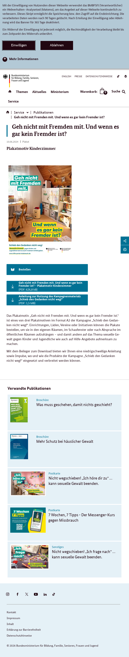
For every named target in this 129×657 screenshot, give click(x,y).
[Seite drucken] (125, 249)
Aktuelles (39, 92)
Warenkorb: (93, 91)
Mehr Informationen (23, 59)
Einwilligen (19, 45)
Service (13, 101)
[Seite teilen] (125, 241)
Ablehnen (57, 45)
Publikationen (43, 112)
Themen (22, 92)
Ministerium (60, 92)
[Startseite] (8, 113)
